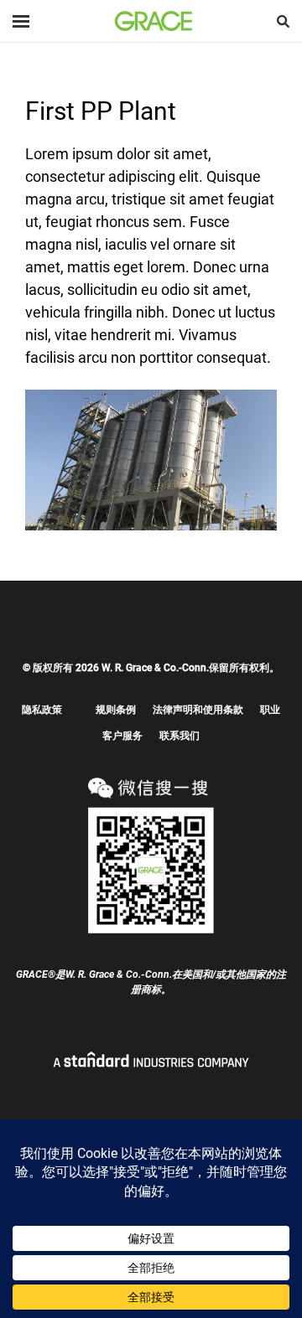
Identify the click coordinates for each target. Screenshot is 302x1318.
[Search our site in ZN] (283, 21)
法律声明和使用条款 (198, 710)
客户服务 (122, 736)
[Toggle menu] (21, 21)
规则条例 (116, 710)
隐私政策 (42, 710)
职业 (270, 710)
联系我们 (179, 736)
